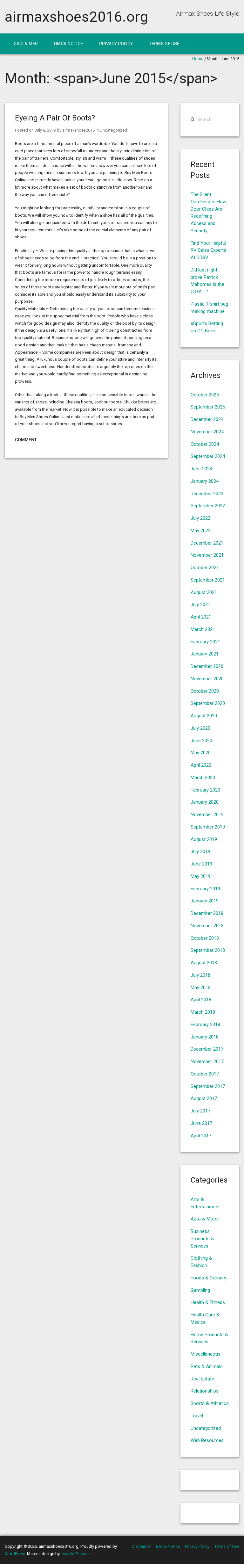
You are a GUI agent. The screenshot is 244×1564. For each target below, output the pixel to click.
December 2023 (207, 493)
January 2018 (205, 1037)
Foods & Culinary (208, 1278)
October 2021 (205, 567)
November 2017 (207, 1061)
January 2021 (205, 654)
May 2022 (201, 530)
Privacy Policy (116, 43)
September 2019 (208, 827)
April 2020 (201, 765)
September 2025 (208, 407)
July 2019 (200, 851)
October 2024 (205, 444)
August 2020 (204, 716)
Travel (197, 1416)
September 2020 (208, 703)
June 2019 (201, 864)
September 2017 (208, 1086)
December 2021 (207, 543)
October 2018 (205, 938)
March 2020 (203, 777)
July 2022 (200, 518)
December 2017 (207, 1049)
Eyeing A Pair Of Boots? (55, 117)
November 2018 (207, 926)
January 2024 (205, 481)
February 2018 (205, 1024)
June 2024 (201, 469)
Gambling (200, 1290)
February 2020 (205, 790)
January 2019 (205, 901)
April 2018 (201, 1000)
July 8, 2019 (45, 130)
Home (197, 58)
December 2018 (207, 913)
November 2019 (207, 814)
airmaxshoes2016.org (76, 16)
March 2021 (203, 629)
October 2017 (205, 1074)
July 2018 (200, 975)
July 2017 (200, 1111)
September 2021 (208, 580)
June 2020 (201, 740)
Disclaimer (25, 43)
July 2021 (200, 604)
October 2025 (205, 395)
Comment (26, 439)
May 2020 (201, 753)
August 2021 (204, 592)
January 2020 (205, 802)
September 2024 (208, 456)
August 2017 (204, 1098)
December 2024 (207, 419)
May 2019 (201, 876)
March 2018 (203, 1012)
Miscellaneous (205, 1354)
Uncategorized (113, 130)
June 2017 (201, 1123)
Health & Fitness (208, 1302)
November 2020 (207, 679)
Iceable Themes (75, 1553)
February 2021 (205, 642)
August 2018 (204, 963)
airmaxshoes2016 (78, 130)
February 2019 (205, 889)
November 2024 (207, 432)
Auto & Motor (205, 1219)
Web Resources (207, 1440)
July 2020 (200, 728)
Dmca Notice (68, 43)
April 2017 (201, 1136)
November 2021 (207, 555)
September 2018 (208, 950)
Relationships (205, 1391)
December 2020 (207, 666)
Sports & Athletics (210, 1403)
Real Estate (202, 1379)
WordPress (15, 1553)
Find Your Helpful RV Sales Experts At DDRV (208, 250)
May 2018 (201, 987)
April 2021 (201, 617)
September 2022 (208, 506)
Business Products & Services (202, 1238)
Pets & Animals (207, 1366)
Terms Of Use (164, 43)
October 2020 (205, 691)
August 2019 (204, 839)
